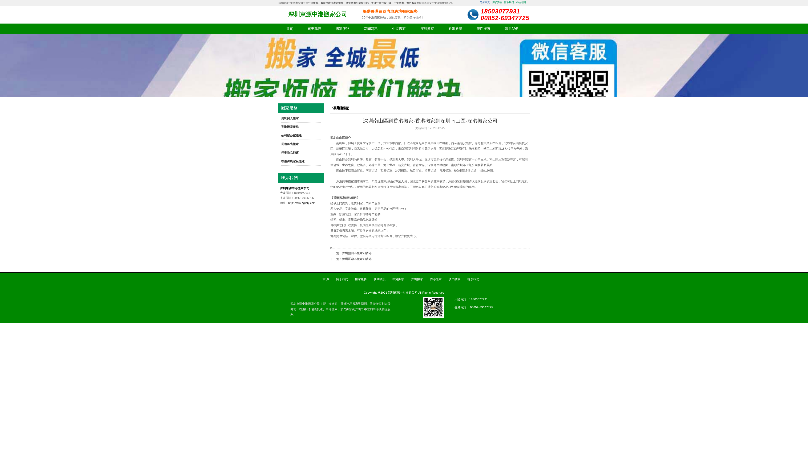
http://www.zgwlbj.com (301, 203)
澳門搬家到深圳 (415, 2)
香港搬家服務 (290, 126)
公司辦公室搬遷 (291, 135)
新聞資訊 (370, 28)
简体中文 (485, 2)
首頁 (289, 28)
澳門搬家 (483, 28)
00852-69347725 (481, 307)
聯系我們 (509, 2)
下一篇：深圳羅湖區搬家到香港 (351, 259)
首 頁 (326, 279)
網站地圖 (521, 2)
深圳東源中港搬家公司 (317, 14)
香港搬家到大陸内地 (357, 2)
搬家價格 (497, 2)
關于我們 (314, 28)
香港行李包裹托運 (381, 2)
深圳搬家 (427, 28)
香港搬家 (455, 28)
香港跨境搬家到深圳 (332, 2)
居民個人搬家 (290, 118)
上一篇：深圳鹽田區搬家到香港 (351, 253)
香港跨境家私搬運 (293, 161)
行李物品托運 (290, 152)
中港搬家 (313, 2)
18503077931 (478, 299)
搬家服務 (342, 28)
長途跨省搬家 (290, 144)
